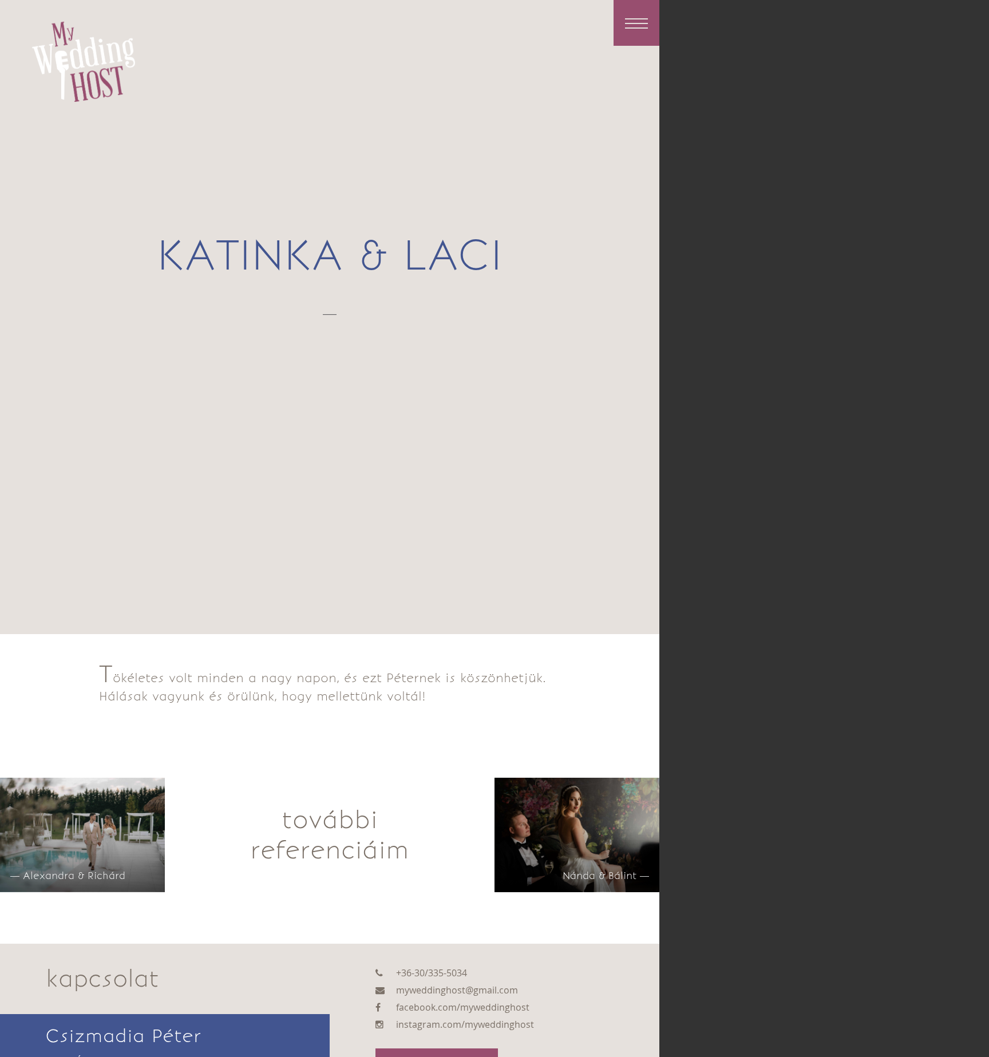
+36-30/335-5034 (431, 973)
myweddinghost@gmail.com (457, 990)
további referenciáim (329, 835)
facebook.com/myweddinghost (462, 1007)
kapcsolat (102, 978)
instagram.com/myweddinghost (465, 1024)
